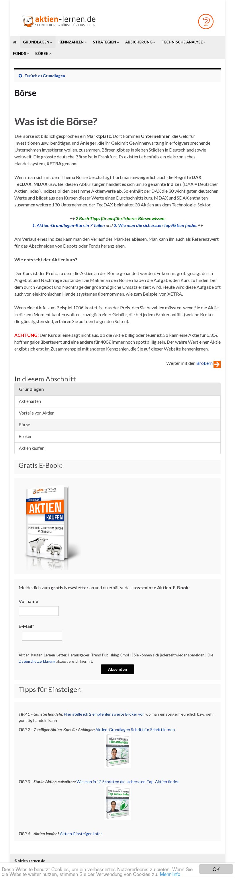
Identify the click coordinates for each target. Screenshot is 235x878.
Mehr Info (170, 873)
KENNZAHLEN (71, 42)
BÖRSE (42, 53)
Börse (24, 424)
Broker (25, 436)
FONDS (20, 53)
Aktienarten (30, 401)
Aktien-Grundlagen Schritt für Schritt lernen (135, 729)
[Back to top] (222, 865)
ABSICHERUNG (139, 42)
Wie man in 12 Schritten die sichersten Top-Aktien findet (128, 781)
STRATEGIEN (105, 42)
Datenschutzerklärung (37, 661)
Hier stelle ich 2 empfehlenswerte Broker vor (104, 714)
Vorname (28, 601)
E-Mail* (26, 626)
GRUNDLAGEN (36, 42)
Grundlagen (54, 75)
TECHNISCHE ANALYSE (182, 42)
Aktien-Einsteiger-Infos (81, 833)
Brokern (204, 362)
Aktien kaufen (31, 448)
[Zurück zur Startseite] (117, 21)
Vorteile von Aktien (36, 413)
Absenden (117, 669)
